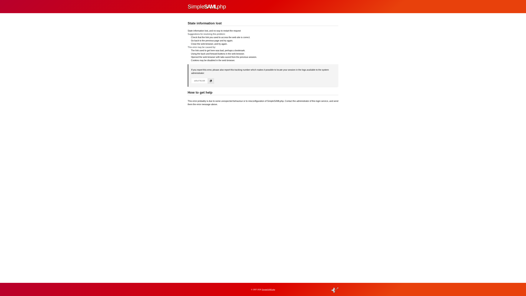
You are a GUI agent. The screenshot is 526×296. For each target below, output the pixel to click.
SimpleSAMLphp (268, 290)
